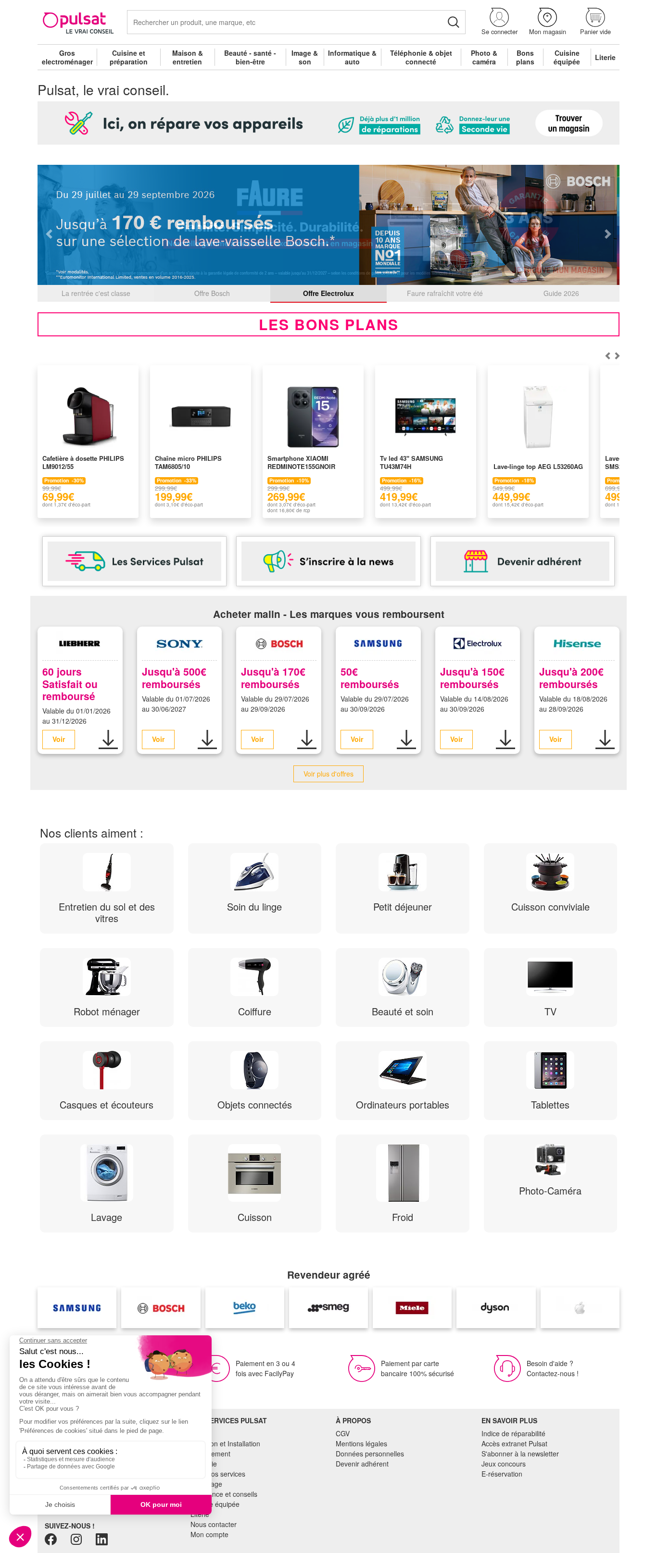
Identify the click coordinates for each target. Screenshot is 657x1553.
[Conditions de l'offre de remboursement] (108, 739)
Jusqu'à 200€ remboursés (571, 677)
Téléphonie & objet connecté (421, 57)
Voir (58, 739)
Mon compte (209, 1534)
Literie (605, 57)
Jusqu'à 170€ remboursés (273, 677)
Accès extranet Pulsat (514, 1443)
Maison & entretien (187, 57)
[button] (499, 22)
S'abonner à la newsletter (520, 1453)
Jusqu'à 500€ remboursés (174, 677)
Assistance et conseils (223, 1494)
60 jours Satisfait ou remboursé (70, 683)
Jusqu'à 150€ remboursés (472, 677)
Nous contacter (213, 1524)
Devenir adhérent (362, 1463)
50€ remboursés (370, 677)
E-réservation (501, 1474)
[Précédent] (617, 355)
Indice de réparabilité (513, 1433)
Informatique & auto (352, 57)
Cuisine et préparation (129, 57)
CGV (343, 1433)
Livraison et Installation (225, 1443)
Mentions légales (361, 1443)
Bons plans (525, 57)
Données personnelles (370, 1453)
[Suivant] (607, 355)
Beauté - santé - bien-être (250, 57)
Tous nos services (217, 1474)
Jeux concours (503, 1463)
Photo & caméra (484, 57)
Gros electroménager (67, 57)
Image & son (304, 57)
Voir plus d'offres (328, 773)
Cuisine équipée (567, 57)
